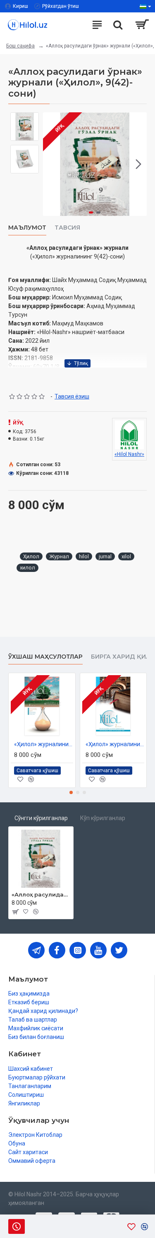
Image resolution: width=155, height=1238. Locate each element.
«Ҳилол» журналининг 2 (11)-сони (115, 744)
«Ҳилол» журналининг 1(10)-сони (43, 744)
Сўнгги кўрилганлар (41, 818)
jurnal (105, 556)
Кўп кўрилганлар (102, 818)
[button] (51, 164)
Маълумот (27, 227)
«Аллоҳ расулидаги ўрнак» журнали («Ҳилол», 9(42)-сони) (41, 894)
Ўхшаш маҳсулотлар (45, 656)
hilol (84, 556)
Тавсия (67, 227)
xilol (126, 556)
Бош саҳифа (20, 46)
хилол (27, 567)
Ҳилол (31, 556)
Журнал (59, 556)
